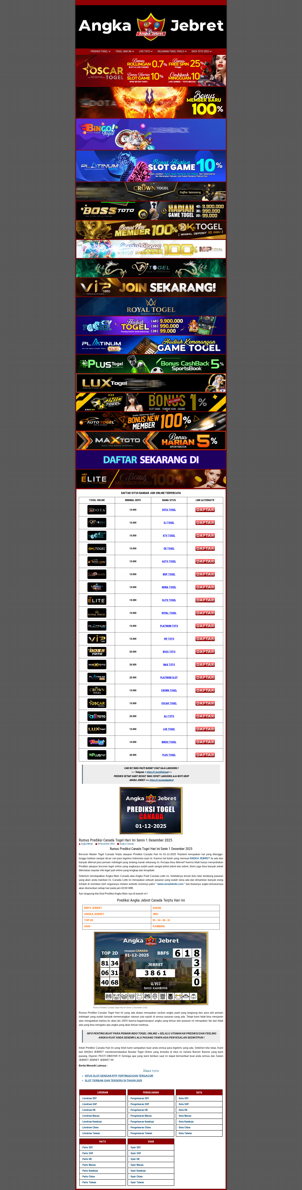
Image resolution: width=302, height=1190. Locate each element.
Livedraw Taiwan (91, 1133)
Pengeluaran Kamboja (142, 1121)
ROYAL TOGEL (169, 613)
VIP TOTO (169, 638)
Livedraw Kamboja (92, 1121)
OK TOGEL (169, 548)
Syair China (137, 1176)
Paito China (88, 1176)
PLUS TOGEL (169, 754)
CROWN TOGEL (169, 690)
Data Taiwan (185, 1133)
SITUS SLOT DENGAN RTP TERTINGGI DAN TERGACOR (119, 1075)
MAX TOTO (169, 664)
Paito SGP (87, 1153)
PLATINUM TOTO (169, 625)
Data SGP (184, 1104)
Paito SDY (87, 1147)
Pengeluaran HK (139, 1109)
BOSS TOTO (169, 651)
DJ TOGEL (169, 522)
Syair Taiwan (137, 1182)
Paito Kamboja (90, 1170)
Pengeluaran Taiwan (141, 1133)
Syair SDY (136, 1147)
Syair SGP (136, 1153)
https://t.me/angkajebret (162, 780)
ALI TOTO (169, 716)
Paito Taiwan (89, 1182)
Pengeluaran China (141, 1127)
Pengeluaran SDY (140, 1098)
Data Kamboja (186, 1121)
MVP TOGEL (169, 574)
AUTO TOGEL (169, 561)
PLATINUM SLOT (169, 677)
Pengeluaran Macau (141, 1115)
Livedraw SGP (89, 1104)
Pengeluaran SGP (140, 1104)
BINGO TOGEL (169, 742)
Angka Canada (127, 843)
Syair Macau (137, 1164)
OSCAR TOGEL (169, 703)
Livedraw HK (88, 1109)
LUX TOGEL (169, 729)
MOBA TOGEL (169, 587)
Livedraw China (90, 1127)
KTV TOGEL (169, 535)
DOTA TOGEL (169, 509)
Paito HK (87, 1159)
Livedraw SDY (89, 1098)
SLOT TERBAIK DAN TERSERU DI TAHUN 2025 (113, 1080)
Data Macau (185, 1115)
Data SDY (183, 1098)
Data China (184, 1127)
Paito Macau (89, 1164)
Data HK (183, 1109)
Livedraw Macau (90, 1115)
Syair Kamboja (138, 1170)
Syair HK (135, 1159)
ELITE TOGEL (169, 600)
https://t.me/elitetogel (157, 772)
